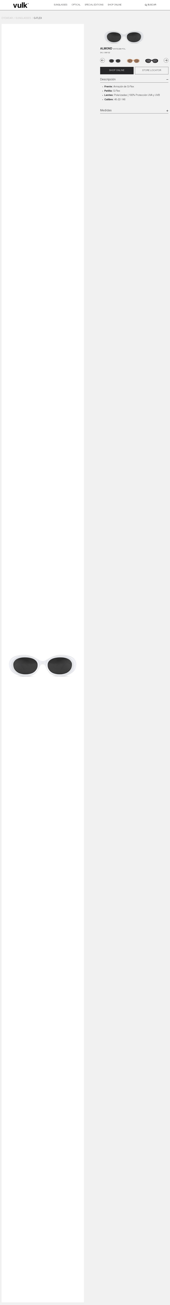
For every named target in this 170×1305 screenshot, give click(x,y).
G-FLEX (38, 18)
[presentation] (102, 60)
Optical (76, 5)
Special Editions (94, 5)
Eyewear (7, 18)
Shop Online (115, 5)
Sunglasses (60, 5)
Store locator (151, 71)
